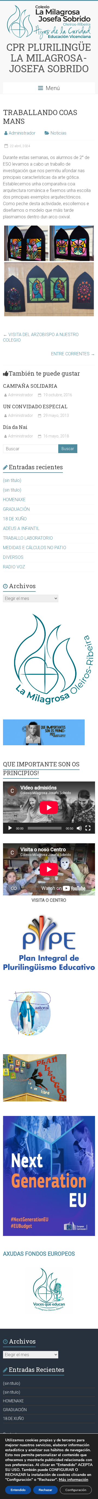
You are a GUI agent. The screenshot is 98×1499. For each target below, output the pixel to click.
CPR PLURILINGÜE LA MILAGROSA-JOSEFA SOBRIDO (49, 57)
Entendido (18, 1490)
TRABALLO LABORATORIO (28, 538)
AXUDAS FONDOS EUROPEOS (39, 1253)
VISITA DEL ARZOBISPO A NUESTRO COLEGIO (41, 337)
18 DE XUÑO (15, 518)
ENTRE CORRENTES (73, 353)
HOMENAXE (14, 499)
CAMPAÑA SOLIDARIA (30, 386)
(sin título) (12, 480)
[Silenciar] (79, 828)
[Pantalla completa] (88, 828)
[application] (49, 807)
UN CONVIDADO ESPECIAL (35, 406)
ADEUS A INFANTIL (21, 528)
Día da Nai (15, 427)
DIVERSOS (13, 557)
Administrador (22, 133)
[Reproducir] (10, 828)
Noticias (58, 133)
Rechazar (45, 1490)
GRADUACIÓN (16, 509)
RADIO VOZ (14, 567)
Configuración (75, 1490)
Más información (73, 1479)
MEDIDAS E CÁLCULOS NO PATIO (34, 547)
